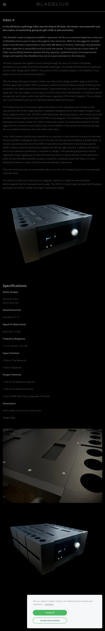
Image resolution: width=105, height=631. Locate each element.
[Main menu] (4, 4)
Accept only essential (50, 620)
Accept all (50, 612)
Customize (48, 604)
